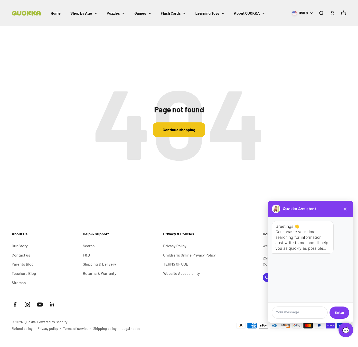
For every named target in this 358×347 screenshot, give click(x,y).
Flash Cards (171, 13)
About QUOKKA (247, 13)
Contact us (21, 255)
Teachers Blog (24, 273)
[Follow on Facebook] (15, 304)
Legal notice (131, 329)
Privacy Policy (175, 245)
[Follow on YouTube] (40, 304)
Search (89, 245)
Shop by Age (81, 13)
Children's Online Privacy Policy (189, 255)
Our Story (20, 245)
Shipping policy (105, 329)
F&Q (86, 255)
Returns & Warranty (99, 273)
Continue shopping (179, 129)
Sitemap (19, 282)
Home (56, 13)
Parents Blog (23, 264)
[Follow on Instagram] (27, 304)
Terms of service (75, 329)
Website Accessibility (181, 273)
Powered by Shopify (52, 322)
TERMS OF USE (175, 264)
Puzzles (113, 13)
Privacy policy (48, 329)
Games (140, 13)
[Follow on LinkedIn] (52, 304)
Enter (339, 312)
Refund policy (22, 329)
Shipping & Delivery (99, 264)
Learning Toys (207, 13)
